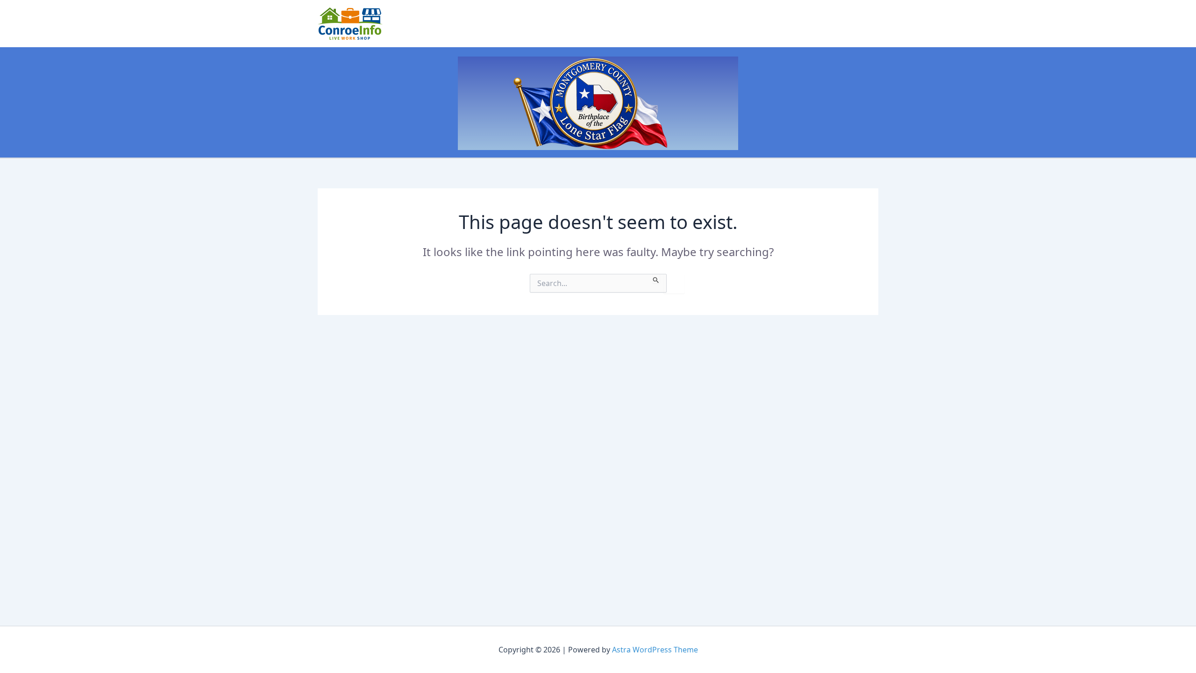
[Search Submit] (656, 278)
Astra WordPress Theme (655, 649)
